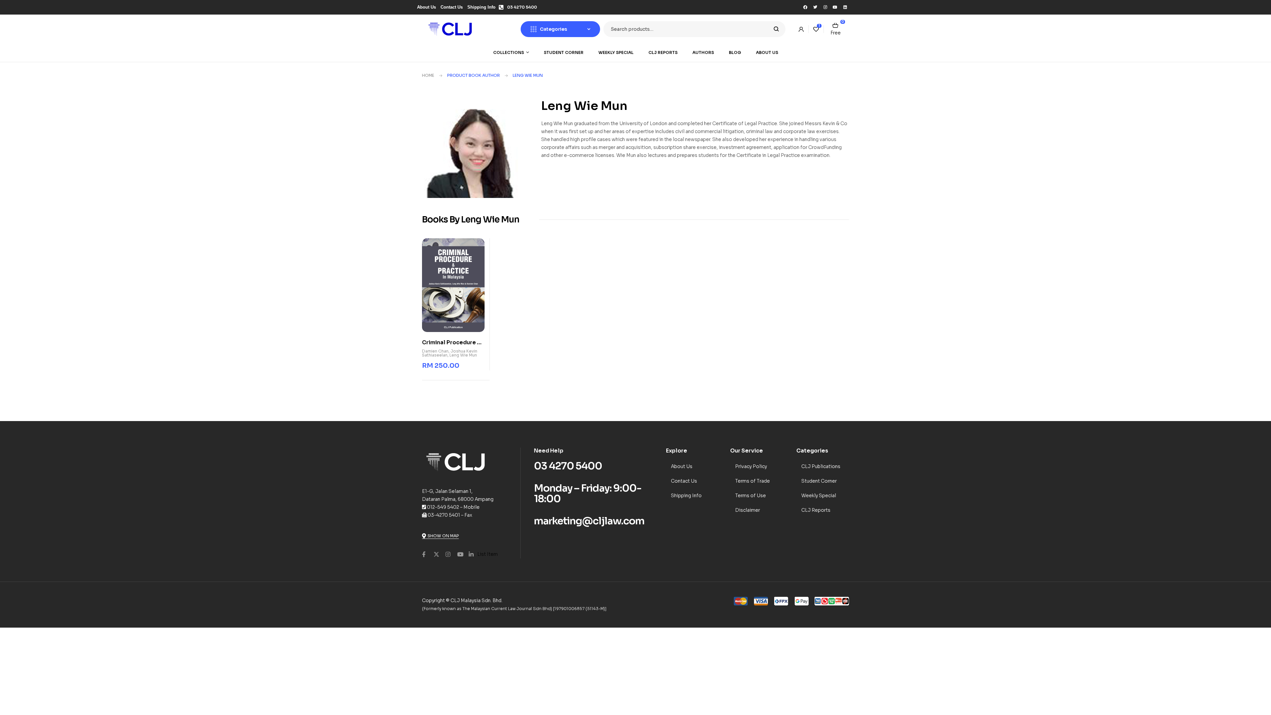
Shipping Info (686, 496)
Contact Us (684, 481)
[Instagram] (825, 7)
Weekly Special (818, 496)
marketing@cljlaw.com (589, 521)
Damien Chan (435, 351)
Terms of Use (750, 496)
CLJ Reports (815, 510)
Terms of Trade (752, 481)
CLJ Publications (820, 466)
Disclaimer (747, 510)
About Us (681, 466)
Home (428, 75)
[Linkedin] (845, 7)
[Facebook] (805, 7)
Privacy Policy (751, 466)
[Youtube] (835, 7)
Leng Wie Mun (463, 355)
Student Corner (819, 481)
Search (776, 29)
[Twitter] (815, 7)
